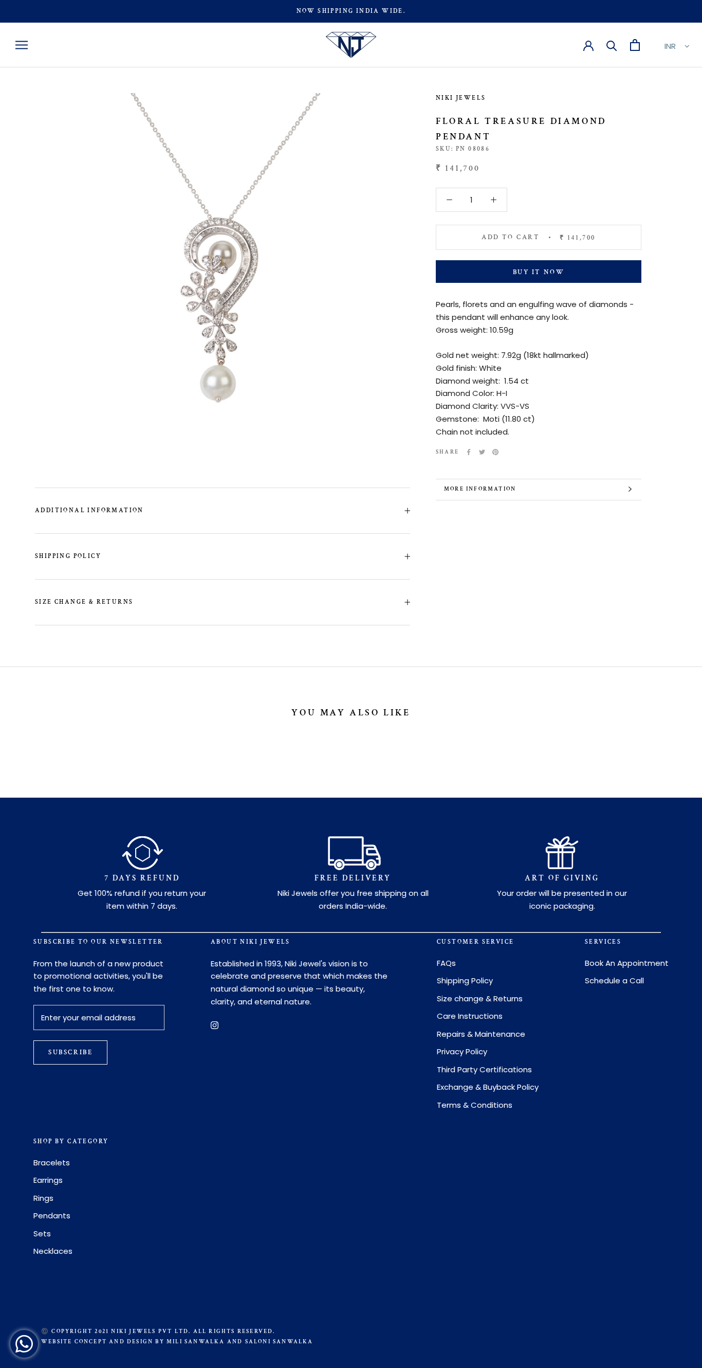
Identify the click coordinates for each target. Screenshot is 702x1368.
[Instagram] (214, 1025)
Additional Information (89, 510)
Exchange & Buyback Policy (488, 1087)
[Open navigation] (21, 45)
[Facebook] (469, 452)
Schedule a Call (614, 980)
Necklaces (52, 1251)
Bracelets (51, 1162)
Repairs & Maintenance (481, 1034)
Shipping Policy (68, 556)
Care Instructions (470, 1016)
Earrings (48, 1180)
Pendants (51, 1215)
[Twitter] (482, 452)
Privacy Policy (462, 1051)
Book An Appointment (627, 963)
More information (480, 489)
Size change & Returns (84, 602)
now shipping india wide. (351, 11)
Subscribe (70, 1052)
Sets (42, 1233)
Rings (43, 1198)
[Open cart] (635, 45)
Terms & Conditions (474, 1105)
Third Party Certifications (484, 1069)
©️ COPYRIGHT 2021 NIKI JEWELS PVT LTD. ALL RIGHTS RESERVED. (158, 1331)
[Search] (611, 45)
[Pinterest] (495, 452)
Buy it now (539, 272)
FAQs (446, 963)
